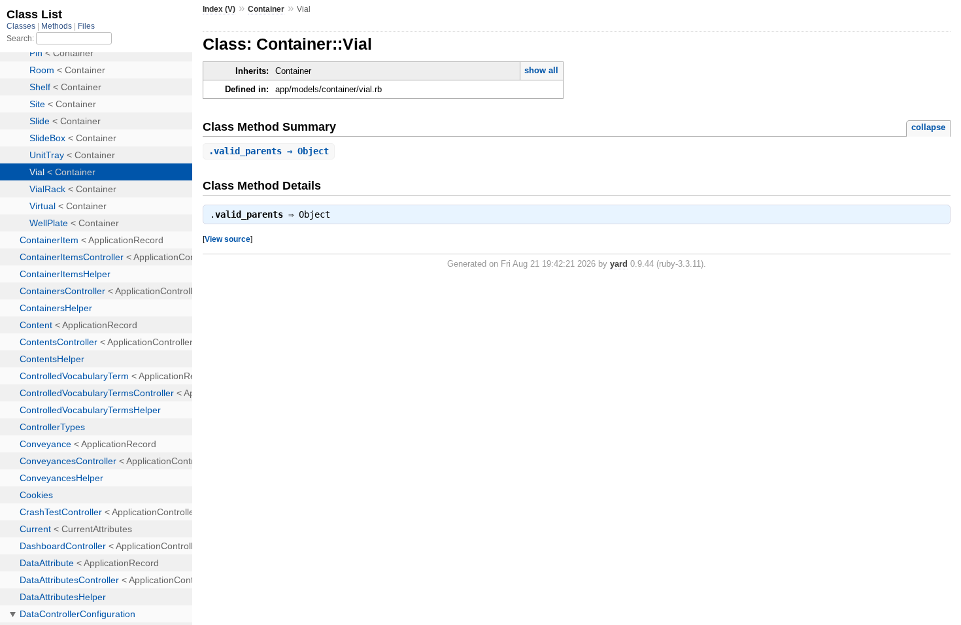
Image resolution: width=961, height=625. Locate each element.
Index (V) (219, 9)
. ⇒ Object (269, 151)
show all (541, 70)
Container (266, 9)
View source (227, 239)
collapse (928, 127)
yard (619, 264)
